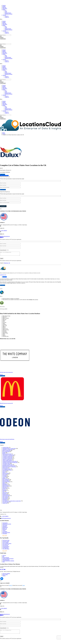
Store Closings (5, 496)
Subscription (4, 8)
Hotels (3, 482)
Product (3, 133)
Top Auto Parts (5, 545)
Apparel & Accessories (6, 523)
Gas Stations (4, 476)
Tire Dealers (4, 499)
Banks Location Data (6, 450)
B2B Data (4, 7)
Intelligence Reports (8, 13)
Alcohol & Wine (5, 447)
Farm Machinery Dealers (7, 469)
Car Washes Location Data (7, 458)
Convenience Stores (6, 463)
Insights (3, 9)
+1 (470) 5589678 (3, 230)
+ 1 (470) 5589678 (4, 516)
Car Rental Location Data (7, 457)
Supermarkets (5, 498)
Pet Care (4, 489)
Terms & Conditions (6, 573)
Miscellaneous (5, 484)
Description (4, 276)
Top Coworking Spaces (6, 543)
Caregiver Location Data (7, 459)
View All (4, 535)
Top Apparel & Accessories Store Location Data (11, 500)
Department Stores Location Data (8, 465)
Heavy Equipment (5, 479)
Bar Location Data (5, 451)
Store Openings (5, 497)
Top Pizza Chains (5, 541)
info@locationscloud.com (5, 236)
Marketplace (4, 483)
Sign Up (10, 585)
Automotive (4, 526)
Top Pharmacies (5, 547)
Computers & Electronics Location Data (9, 462)
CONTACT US (3, 274)
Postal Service (5, 492)
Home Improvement (6, 481)
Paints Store (4, 487)
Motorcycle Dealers (6, 485)
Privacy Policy (5, 574)
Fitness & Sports (5, 473)
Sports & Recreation (6, 495)
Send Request (2, 189)
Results (1, 37)
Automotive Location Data (7, 449)
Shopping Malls (5, 494)
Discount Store (5, 467)
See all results (2, 38)
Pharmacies (4, 490)
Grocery (3, 477)
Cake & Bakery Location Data (8, 454)
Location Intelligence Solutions (8, 560)
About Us (6, 16)
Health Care (4, 478)
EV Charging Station (6, 468)
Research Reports (5, 557)
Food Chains (4, 474)
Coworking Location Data (7, 464)
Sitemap (3, 575)
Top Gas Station (5, 542)
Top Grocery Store (5, 540)
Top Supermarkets (5, 546)
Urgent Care (4, 503)
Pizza (3, 491)
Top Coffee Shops (5, 548)
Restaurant (4, 493)
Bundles (3, 6)
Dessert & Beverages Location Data (9, 466)
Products (4, 5)
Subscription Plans (5, 559)
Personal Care (5, 488)
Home (3, 132)
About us (4, 555)
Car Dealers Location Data (7, 455)
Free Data (4, 475)
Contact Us (7, 17)
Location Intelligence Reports (7, 558)
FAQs (3, 561)
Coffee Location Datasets (7, 460)
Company (4, 15)
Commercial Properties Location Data (9, 461)
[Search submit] (1, 36)
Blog (6, 10)
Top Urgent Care (5, 544)
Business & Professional (6, 453)
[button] (30, 19)
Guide (6, 11)
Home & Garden (5, 480)
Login (23, 585)
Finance (3, 472)
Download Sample (5, 175)
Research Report (8, 12)
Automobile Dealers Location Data (9, 448)
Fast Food (4, 470)
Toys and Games (5, 502)
